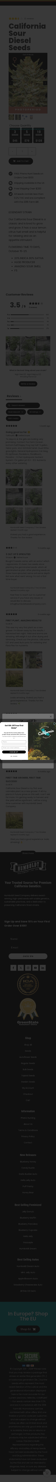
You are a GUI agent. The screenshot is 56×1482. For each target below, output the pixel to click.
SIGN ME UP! (14, 752)
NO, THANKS (14, 756)
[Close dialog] (54, 724)
